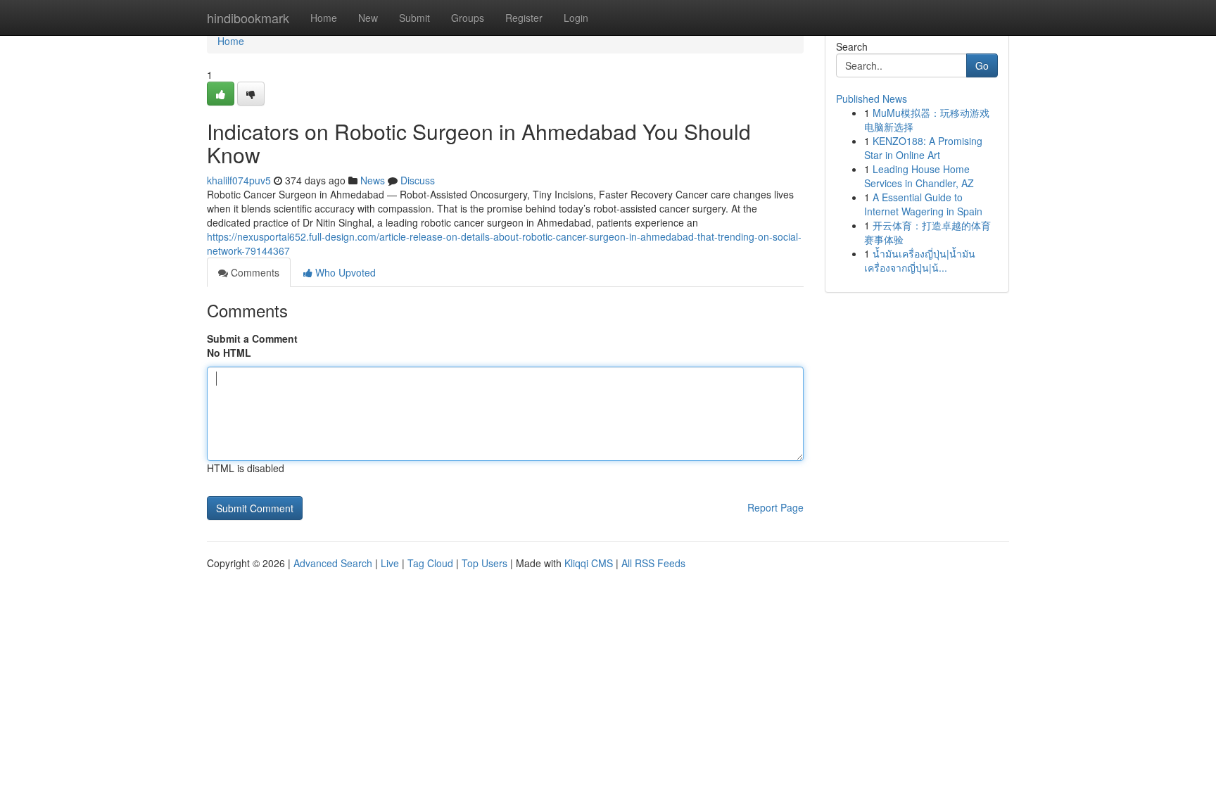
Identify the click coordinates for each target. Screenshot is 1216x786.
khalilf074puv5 (239, 180)
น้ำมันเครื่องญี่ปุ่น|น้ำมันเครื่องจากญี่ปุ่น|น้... (919, 260)
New (368, 18)
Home (323, 18)
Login (576, 18)
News (372, 180)
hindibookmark (248, 17)
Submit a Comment (252, 338)
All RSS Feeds (653, 563)
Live (390, 563)
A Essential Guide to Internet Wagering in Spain (923, 204)
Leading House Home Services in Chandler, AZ (919, 176)
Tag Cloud (430, 563)
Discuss (417, 180)
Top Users (484, 563)
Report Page (775, 507)
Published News (871, 98)
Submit (414, 18)
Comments (253, 272)
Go (982, 65)
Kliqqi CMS (588, 563)
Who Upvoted (344, 272)
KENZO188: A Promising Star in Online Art (923, 148)
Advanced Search (332, 563)
